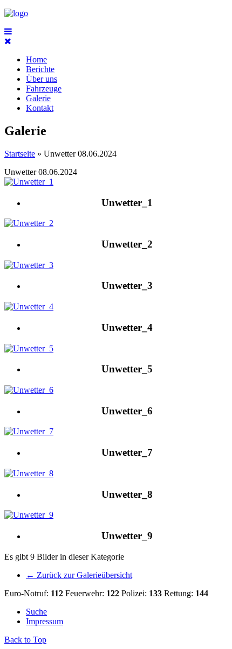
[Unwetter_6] (28, 389)
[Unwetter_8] (28, 473)
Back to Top (25, 639)
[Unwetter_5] (28, 348)
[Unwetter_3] (28, 265)
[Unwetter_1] (28, 181)
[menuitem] (36, 59)
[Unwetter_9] (28, 514)
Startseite (19, 153)
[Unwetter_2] (28, 223)
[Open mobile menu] (8, 31)
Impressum (44, 621)
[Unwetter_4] (28, 306)
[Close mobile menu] (7, 41)
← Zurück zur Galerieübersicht (79, 575)
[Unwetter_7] (28, 431)
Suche (36, 611)
